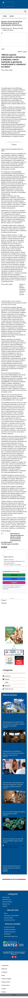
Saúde (12, 16)
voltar (2, 49)
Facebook (14, 578)
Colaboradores (5, 985)
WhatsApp (14, 575)
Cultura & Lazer (5, 982)
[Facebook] (13, 957)
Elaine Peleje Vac (9, 557)
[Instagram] (15, 957)
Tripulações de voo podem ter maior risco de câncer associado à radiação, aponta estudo (13, 753)
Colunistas (4, 972)
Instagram (14, 582)
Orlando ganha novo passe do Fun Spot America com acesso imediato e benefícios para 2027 (14, 724)
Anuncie (3, 992)
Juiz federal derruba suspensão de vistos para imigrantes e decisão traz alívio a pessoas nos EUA (13, 784)
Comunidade (4, 965)
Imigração (4, 968)
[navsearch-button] (2, 11)
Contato (3, 988)
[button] (25, 11)
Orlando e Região (6, 978)
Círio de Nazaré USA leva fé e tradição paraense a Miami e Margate (12, 868)
